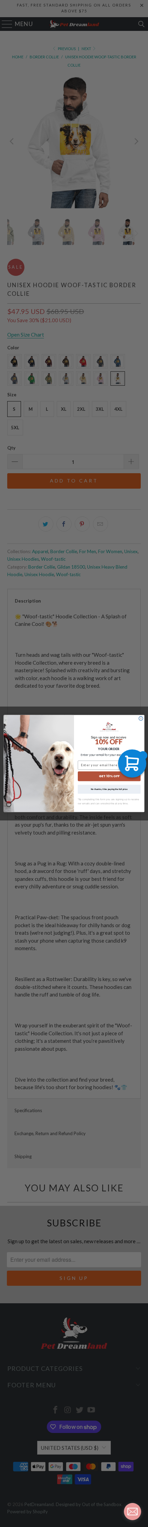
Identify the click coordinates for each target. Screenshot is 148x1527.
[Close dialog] (141, 718)
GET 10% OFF (109, 776)
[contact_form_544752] (132, 1511)
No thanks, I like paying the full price (109, 789)
